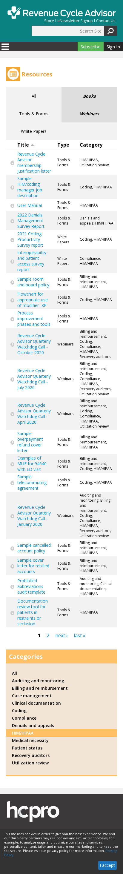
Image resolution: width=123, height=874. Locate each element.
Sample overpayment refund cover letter (30, 442)
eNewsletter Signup (75, 20)
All (34, 96)
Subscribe (91, 47)
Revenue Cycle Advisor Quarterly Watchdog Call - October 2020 (34, 344)
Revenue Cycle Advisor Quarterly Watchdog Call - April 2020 (34, 413)
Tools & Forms (33, 113)
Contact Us (106, 20)
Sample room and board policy (33, 282)
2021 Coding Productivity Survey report (30, 239)
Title (23, 145)
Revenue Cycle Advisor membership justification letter (34, 162)
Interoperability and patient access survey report (31, 261)
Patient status (27, 748)
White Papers (34, 131)
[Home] (61, 12)
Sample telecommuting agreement (32, 482)
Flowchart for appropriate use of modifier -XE (32, 299)
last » (79, 635)
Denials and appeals (33, 725)
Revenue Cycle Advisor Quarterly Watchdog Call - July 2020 (34, 379)
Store (49, 20)
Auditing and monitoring (38, 680)
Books (89, 96)
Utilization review (30, 763)
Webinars (89, 113)
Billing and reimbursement (40, 688)
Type (63, 145)
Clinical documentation (36, 703)
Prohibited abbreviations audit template (31, 586)
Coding (19, 710)
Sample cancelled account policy (34, 548)
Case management (32, 695)
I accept (107, 865)
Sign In (113, 47)
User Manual (29, 205)
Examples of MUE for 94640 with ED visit (32, 463)
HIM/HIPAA (22, 733)
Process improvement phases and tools (33, 318)
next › (61, 635)
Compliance (24, 718)
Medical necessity (30, 740)
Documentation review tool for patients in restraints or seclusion (32, 612)
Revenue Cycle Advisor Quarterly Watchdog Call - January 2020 (34, 515)
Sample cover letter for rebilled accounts (33, 565)
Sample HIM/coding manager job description (29, 187)
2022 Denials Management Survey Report (30, 220)
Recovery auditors (31, 755)
